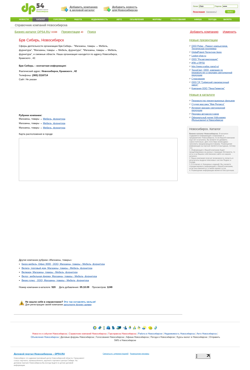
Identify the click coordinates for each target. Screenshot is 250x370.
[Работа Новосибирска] (108, 327)
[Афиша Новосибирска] (139, 327)
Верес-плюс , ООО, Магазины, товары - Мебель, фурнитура (55, 280)
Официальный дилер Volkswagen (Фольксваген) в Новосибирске (208, 118)
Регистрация (199, 12)
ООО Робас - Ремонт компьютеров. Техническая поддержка (209, 47)
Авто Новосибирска (207, 333)
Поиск (91, 32)
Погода (212, 19)
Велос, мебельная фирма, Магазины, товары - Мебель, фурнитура (59, 276)
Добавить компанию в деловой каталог (84, 9)
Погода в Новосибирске (163, 337)
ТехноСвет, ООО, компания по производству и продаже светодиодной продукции (211, 72)
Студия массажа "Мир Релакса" (207, 104)
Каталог (40, 19)
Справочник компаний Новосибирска (41, 25)
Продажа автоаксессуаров (205, 114)
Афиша (198, 19)
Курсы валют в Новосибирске (192, 337)
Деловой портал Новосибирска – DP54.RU (39, 353)
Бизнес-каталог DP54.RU (32, 32)
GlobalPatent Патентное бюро (206, 52)
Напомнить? (211, 12)
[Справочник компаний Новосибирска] (99, 327)
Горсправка (59, 19)
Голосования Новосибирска (110, 337)
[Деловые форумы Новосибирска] (130, 327)
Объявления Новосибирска (45, 337)
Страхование (198, 78)
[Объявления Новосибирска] (125, 327)
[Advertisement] (148, 68)
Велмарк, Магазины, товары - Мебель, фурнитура (50, 272)
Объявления (137, 19)
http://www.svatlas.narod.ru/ (205, 66)
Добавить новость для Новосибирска (125, 9)
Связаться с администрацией (115, 354)
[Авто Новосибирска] (118, 327)
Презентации (70, 32)
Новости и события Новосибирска (49, 333)
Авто (119, 19)
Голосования (178, 19)
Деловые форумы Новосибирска (77, 337)
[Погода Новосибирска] (144, 327)
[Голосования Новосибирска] (134, 327)
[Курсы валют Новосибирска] (150, 327)
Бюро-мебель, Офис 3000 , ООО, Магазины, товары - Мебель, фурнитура (63, 264)
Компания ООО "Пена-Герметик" (208, 88)
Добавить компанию (204, 32)
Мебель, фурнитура (54, 118)
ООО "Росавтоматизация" (204, 59)
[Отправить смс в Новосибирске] (155, 327)
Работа (78, 19)
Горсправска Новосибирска (122, 333)
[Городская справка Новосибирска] (104, 327)
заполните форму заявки (77, 304)
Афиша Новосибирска (137, 337)
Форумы (157, 19)
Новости (24, 19)
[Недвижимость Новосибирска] (113, 327)
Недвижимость (99, 19)
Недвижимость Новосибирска (179, 333)
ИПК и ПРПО (198, 63)
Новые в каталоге (202, 94)
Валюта (227, 19)
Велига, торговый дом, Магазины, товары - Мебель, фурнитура (57, 268)
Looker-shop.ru (198, 55)
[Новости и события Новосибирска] (94, 327)
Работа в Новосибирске (150, 333)
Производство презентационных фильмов (213, 100)
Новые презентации (203, 40)
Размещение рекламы (139, 354)
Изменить (229, 32)
